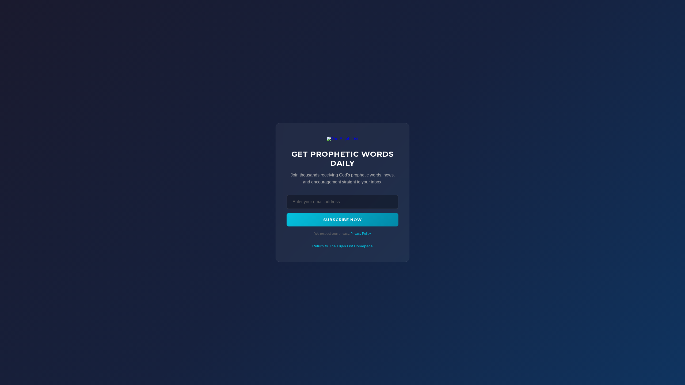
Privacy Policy (361, 234)
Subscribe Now (342, 219)
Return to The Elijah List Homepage (342, 246)
